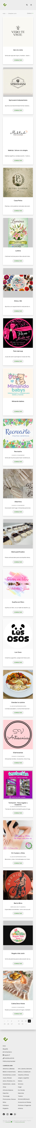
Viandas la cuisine (18, 702)
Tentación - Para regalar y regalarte (18, 804)
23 (26, 1021)
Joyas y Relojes (7, 1078)
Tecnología (6, 1096)
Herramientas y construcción (11, 1075)
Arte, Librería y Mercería (25, 1068)
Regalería (5, 1108)
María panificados (18, 552)
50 (19, 1024)
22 (22, 1021)
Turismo (20, 1096)
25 (5, 1024)
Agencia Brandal (20, 1122)
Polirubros (6, 1105)
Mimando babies (18, 401)
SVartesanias (18, 753)
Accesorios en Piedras (24, 1102)
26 (8, 1024)
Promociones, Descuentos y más (12, 1099)
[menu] (31, 5)
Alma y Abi (18, 301)
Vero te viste (18, 50)
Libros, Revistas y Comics (10, 1081)
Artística (20, 1108)
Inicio (4, 13)
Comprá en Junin (12, 13)
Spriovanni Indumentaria (18, 100)
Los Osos (18, 652)
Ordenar (29, 13)
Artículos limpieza (8, 1090)
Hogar (20, 1087)
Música (20, 1081)
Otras (4, 1087)
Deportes (5, 1093)
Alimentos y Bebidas (9, 1068)
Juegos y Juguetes (23, 1078)
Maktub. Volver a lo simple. (18, 150)
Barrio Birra (18, 903)
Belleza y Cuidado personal (26, 1072)
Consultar (18, 60)
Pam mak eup (18, 351)
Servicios (20, 1084)
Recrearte (18, 451)
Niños (4, 1102)
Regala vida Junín (18, 953)
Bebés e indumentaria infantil (11, 1072)
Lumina (18, 251)
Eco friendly (21, 1090)
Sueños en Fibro (18, 602)
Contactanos (8, 1052)
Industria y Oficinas (23, 1075)
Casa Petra (18, 200)
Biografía (5, 1049)
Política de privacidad (9, 1061)
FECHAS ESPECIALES (24, 1099)
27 (12, 1024)
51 (22, 1024)
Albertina (18, 502)
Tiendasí (8, 1122)
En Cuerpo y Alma (18, 853)
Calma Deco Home (18, 1003)
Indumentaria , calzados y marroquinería (14, 1084)
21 (18, 1021)
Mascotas (21, 1093)
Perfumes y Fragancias (24, 1105)
